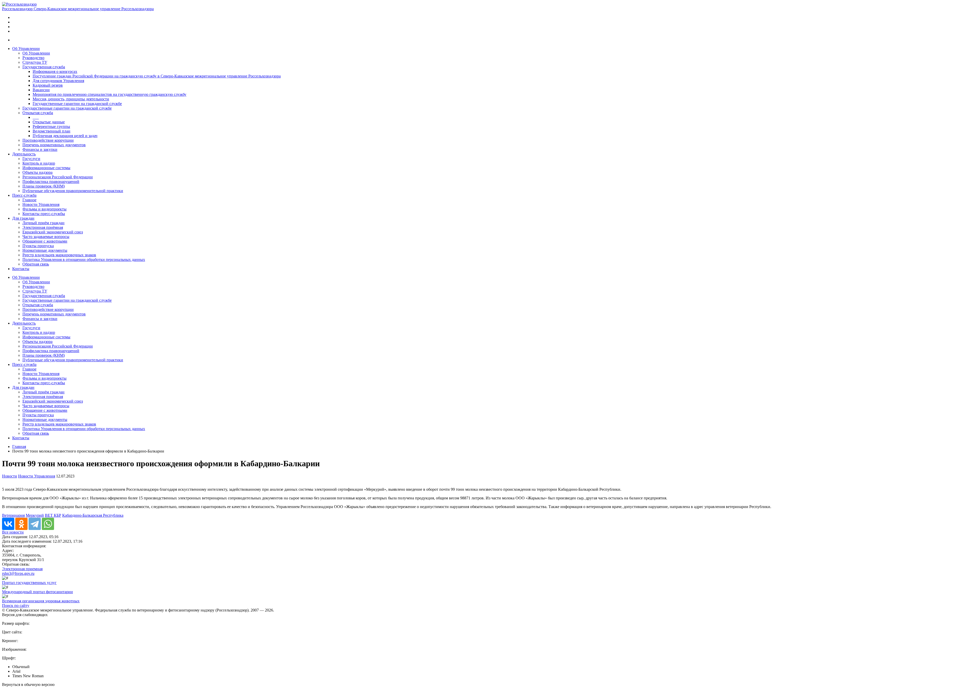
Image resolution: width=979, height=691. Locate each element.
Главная (19, 446)
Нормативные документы (44, 250)
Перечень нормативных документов (54, 145)
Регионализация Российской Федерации (57, 177)
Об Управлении (26, 48)
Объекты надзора (37, 172)
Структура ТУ (34, 62)
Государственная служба (43, 67)
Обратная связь (35, 264)
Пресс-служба (24, 195)
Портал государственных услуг (29, 582)
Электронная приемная (22, 569)
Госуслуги (31, 158)
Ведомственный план (51, 131)
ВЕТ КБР (53, 515)
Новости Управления (40, 204)
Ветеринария (13, 515)
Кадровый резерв (48, 85)
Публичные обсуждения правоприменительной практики (72, 191)
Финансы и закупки (39, 149)
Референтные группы (51, 126)
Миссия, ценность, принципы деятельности (71, 99)
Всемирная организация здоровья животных (41, 601)
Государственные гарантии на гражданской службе (77, 103)
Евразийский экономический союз (52, 232)
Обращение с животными (44, 241)
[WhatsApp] (48, 524)
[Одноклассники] (21, 524)
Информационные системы (46, 168)
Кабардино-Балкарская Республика (92, 515)
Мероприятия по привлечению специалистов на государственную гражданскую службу (109, 94)
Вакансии (41, 90)
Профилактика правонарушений (50, 181)
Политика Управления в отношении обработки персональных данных (83, 259)
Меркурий (35, 515)
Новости (9, 476)
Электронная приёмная (42, 227)
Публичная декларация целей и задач (65, 136)
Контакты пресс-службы (43, 213)
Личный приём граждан (43, 223)
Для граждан (23, 218)
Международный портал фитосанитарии (37, 592)
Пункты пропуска (38, 246)
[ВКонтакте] (8, 524)
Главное (29, 200)
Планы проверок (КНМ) (43, 186)
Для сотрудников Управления (58, 80)
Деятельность (24, 154)
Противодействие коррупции (48, 140)
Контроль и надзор (38, 163)
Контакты (20, 269)
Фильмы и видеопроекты (44, 209)
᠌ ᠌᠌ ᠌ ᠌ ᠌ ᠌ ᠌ (36, 117)
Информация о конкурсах (55, 71)
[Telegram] (35, 524)
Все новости (13, 532)
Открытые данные (49, 122)
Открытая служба (37, 113)
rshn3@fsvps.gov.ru (18, 573)
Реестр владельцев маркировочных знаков (59, 255)
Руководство (33, 58)
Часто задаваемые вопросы (45, 236)
